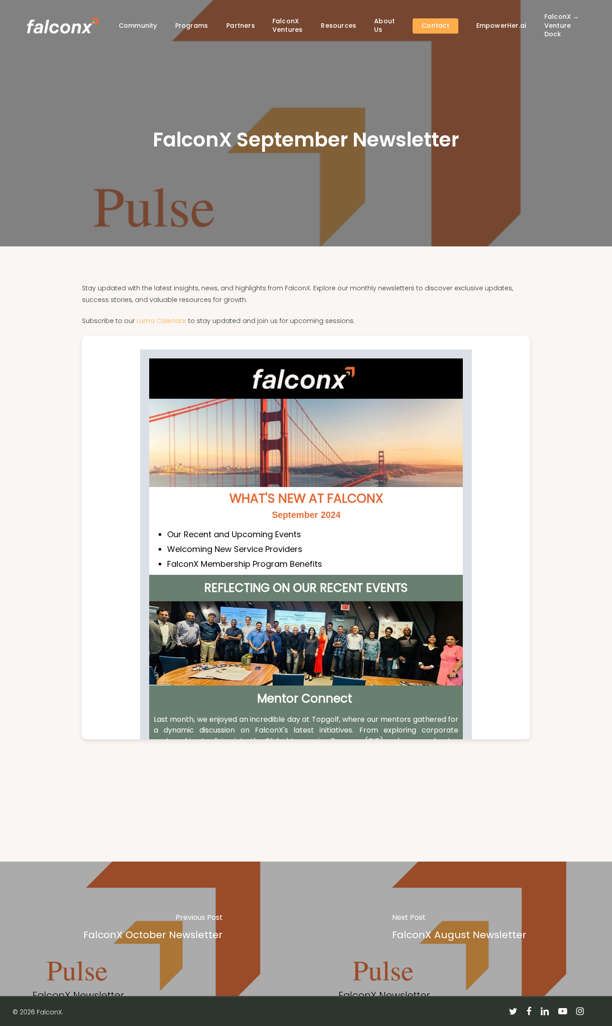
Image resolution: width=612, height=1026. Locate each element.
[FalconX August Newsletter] (459, 929)
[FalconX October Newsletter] (153, 929)
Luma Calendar (161, 320)
